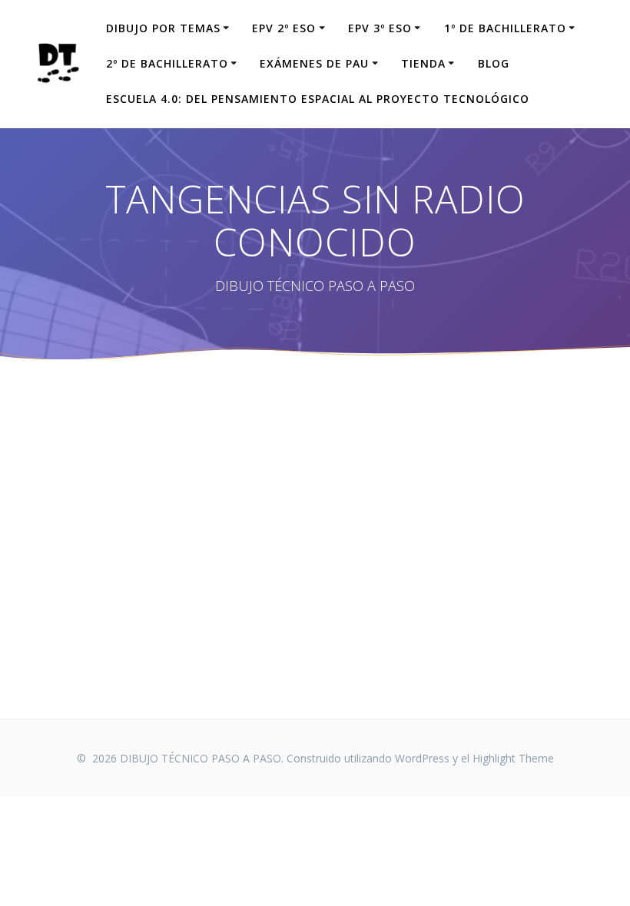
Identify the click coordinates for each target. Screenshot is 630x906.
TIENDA (423, 63)
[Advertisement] (315, 539)
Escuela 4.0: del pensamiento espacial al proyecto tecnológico (317, 98)
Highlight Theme (513, 758)
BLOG (493, 63)
